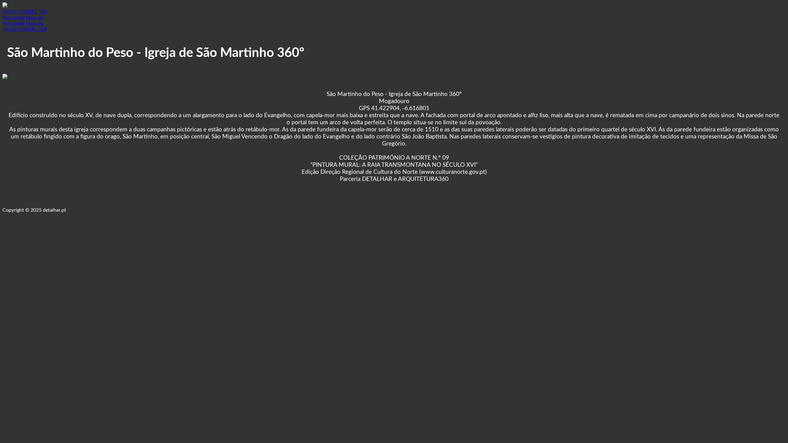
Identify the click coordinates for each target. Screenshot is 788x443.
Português (13, 17)
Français (35, 17)
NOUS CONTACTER (24, 11)
